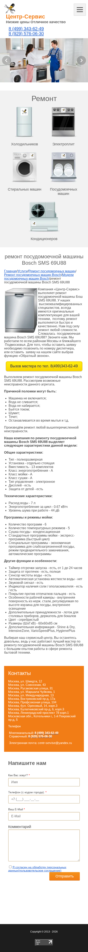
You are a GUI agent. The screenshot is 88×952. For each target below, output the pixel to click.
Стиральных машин (24, 189)
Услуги (23, 271)
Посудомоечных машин (63, 191)
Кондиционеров (44, 239)
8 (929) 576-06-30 (26, 33)
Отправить (64, 876)
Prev (6, 60)
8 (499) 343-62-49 (26, 28)
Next (81, 60)
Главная (10, 271)
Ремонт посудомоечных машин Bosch (32, 275)
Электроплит (63, 144)
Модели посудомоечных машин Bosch (39, 276)
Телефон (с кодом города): (27, 792)
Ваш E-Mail (16, 809)
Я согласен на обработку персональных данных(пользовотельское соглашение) (37, 869)
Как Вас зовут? (19, 775)
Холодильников (24, 144)
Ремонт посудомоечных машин (52, 271)
